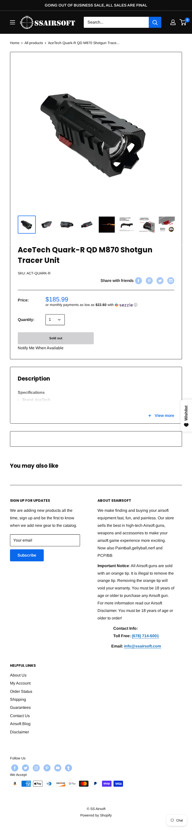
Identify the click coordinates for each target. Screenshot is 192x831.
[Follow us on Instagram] (36, 767)
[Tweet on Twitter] (159, 280)
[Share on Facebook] (138, 280)
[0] (183, 22)
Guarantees (20, 707)
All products (33, 43)
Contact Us (20, 716)
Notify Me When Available (41, 348)
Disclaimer (19, 732)
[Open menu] (12, 22)
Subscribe (27, 555)
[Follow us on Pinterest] (46, 767)
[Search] (155, 22)
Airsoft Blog (20, 724)
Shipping (18, 699)
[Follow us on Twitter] (25, 767)
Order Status (21, 691)
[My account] (173, 22)
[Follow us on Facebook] (14, 767)
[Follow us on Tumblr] (68, 767)
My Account (20, 683)
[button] (110, 304)
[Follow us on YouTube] (57, 767)
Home (15, 43)
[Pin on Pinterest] (148, 280)
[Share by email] (170, 280)
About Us (18, 675)
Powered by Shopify (96, 815)
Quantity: (26, 319)
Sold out (55, 338)
